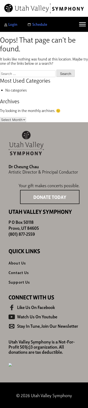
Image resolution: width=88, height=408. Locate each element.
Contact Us (19, 272)
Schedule (39, 24)
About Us (17, 263)
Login (12, 24)
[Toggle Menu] (82, 24)
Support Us (19, 282)
